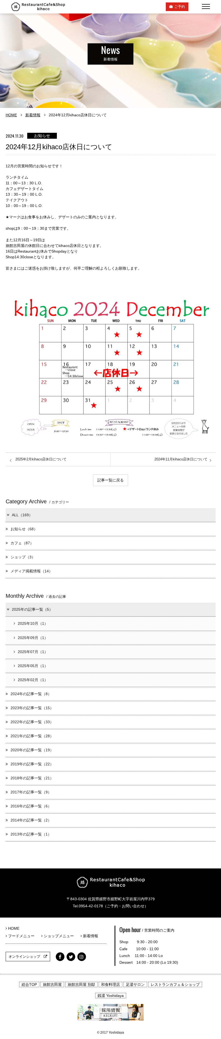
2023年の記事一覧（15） (32, 708)
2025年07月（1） (33, 652)
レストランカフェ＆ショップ (175, 984)
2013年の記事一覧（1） (31, 834)
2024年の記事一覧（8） (31, 694)
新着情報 (32, 115)
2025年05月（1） (33, 666)
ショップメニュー (60, 936)
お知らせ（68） (24, 529)
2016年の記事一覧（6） (31, 806)
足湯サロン (135, 984)
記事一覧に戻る (110, 480)
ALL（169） (22, 515)
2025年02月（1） (33, 680)
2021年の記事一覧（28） (32, 736)
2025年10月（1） (33, 623)
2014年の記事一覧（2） (31, 820)
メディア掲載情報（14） (32, 571)
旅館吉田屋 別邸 (81, 984)
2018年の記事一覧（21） (32, 778)
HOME (11, 115)
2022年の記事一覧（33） (32, 722)
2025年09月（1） (33, 638)
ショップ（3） (23, 557)
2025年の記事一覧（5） (32, 609)
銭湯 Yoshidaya (111, 995)
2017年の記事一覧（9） (31, 792)
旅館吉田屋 (52, 984)
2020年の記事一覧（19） (32, 750)
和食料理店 (110, 984)
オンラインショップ (26, 957)
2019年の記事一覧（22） (32, 764)
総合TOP (29, 984)
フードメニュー (22, 936)
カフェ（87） (22, 543)
